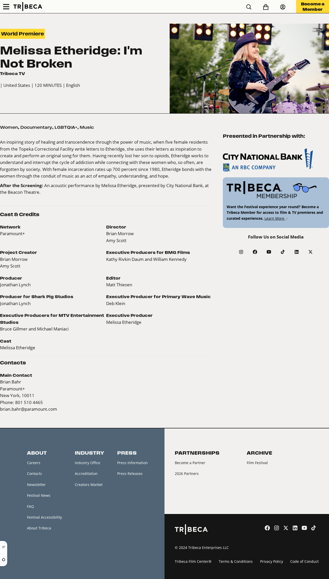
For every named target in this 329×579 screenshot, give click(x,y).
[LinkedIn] (296, 251)
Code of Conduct (304, 561)
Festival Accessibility (44, 517)
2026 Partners (187, 473)
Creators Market (89, 484)
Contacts (34, 473)
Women (9, 127)
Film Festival (257, 462)
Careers (33, 462)
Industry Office (87, 462)
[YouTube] (268, 251)
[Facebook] (255, 251)
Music (87, 127)
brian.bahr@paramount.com (28, 409)
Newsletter (36, 484)
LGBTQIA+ (65, 127)
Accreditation (86, 473)
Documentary (36, 127)
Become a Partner (190, 462)
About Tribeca (39, 528)
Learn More (274, 218)
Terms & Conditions (236, 561)
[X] (310, 251)
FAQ (30, 506)
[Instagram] (241, 251)
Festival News (38, 495)
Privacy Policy (271, 561)
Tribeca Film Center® (193, 561)
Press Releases (130, 473)
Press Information (132, 462)
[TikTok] (282, 251)
